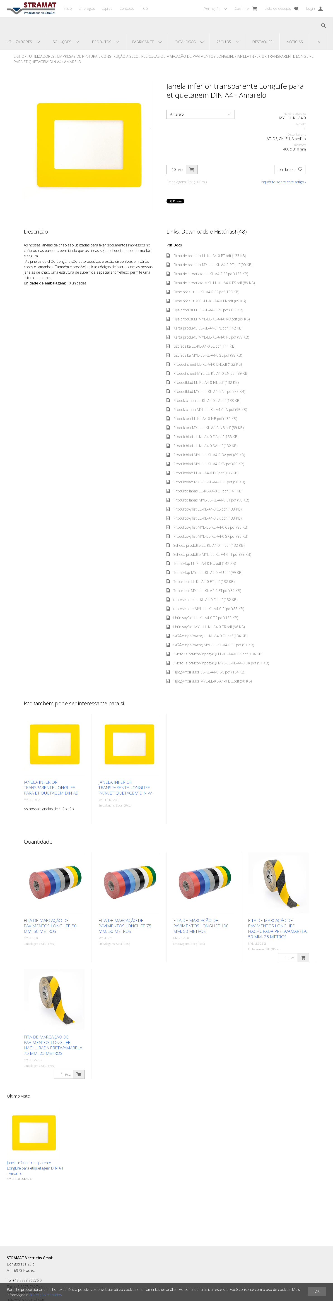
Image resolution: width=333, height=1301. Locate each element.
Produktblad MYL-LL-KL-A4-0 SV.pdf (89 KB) (208, 463)
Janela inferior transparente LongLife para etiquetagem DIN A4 (126, 787)
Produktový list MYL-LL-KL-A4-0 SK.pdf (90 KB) (210, 536)
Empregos (87, 8)
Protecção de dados (45, 1294)
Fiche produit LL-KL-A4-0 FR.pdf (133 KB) (206, 291)
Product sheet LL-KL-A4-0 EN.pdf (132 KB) (207, 364)
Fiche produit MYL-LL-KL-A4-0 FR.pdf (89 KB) (209, 300)
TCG (144, 8)
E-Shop (20, 56)
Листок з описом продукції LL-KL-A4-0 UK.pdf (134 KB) (218, 654)
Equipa (107, 8)
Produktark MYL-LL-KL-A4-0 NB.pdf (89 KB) (208, 427)
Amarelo (72, 61)
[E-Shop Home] (31, 8)
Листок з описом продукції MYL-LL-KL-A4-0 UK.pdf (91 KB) (221, 663)
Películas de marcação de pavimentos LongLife (187, 56)
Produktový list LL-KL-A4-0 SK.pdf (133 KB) (207, 518)
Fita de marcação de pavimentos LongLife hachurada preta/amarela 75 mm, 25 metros (53, 1045)
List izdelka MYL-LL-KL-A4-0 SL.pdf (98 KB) (207, 355)
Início (67, 8)
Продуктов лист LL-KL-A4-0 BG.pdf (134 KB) (209, 672)
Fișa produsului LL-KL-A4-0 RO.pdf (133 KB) (208, 310)
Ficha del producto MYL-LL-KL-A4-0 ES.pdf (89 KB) (214, 282)
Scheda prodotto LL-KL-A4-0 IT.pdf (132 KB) (209, 545)
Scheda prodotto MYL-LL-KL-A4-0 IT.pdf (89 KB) (212, 554)
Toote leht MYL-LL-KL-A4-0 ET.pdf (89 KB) (207, 590)
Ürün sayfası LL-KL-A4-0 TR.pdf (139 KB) (205, 617)
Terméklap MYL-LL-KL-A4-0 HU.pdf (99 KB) (208, 572)
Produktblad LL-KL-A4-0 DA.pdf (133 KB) (206, 436)
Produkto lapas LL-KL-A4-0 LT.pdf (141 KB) (208, 491)
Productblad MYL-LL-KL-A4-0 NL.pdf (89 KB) (209, 391)
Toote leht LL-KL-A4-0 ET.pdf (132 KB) (204, 581)
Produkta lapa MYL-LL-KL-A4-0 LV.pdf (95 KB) (210, 409)
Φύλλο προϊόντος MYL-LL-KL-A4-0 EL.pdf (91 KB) (213, 644)
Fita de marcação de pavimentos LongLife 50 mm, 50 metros (50, 925)
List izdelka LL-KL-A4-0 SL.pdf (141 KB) (204, 346)
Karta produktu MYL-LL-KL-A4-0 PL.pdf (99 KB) (211, 337)
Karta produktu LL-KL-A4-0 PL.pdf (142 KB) (208, 328)
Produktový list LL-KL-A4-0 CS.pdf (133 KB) (207, 509)
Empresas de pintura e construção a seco (97, 56)
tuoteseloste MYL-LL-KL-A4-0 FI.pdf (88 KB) (208, 608)
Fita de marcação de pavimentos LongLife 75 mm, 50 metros (125, 925)
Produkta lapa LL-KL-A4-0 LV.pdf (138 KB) (207, 400)
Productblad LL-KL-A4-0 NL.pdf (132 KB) (206, 382)
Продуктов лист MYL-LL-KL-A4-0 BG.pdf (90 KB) (212, 681)
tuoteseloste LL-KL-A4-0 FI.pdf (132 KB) (205, 599)
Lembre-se (287, 169)
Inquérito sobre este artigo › (283, 181)
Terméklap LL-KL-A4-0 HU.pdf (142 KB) (204, 563)
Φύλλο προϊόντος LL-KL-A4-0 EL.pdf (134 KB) (210, 635)
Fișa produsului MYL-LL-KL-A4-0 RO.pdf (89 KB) (211, 319)
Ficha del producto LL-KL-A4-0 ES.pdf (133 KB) (210, 273)
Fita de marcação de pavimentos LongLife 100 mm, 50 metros (201, 925)
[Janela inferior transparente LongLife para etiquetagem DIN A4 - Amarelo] (33, 1133)
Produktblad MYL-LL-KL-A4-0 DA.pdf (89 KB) (209, 454)
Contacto (126, 8)
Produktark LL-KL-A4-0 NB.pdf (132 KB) (205, 418)
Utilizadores (41, 56)
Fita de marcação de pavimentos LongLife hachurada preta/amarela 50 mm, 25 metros (277, 928)
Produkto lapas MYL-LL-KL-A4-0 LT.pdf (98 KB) (211, 500)
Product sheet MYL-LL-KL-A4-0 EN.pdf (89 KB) (211, 373)
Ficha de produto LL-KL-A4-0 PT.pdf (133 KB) (209, 255)
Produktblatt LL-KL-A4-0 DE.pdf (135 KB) (206, 472)
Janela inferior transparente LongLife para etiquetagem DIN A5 (51, 787)
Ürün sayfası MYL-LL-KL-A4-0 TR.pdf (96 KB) (209, 626)
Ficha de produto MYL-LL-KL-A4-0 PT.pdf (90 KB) (213, 264)
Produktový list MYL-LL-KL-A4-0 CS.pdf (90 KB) (210, 527)
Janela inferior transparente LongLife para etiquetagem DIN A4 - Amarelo (35, 1168)
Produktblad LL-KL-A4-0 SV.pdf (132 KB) (205, 445)
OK (316, 1291)
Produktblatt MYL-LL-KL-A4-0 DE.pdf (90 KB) (209, 482)
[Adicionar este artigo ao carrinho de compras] (191, 169)
